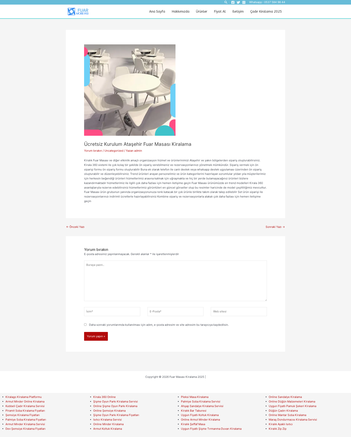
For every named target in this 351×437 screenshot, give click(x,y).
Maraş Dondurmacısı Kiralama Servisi (293, 419)
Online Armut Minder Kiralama (200, 419)
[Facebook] (233, 2)
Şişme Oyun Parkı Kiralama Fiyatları (116, 415)
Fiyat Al (220, 12)
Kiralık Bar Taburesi (193, 410)
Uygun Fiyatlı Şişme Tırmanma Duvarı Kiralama (211, 428)
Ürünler (201, 12)
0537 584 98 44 (274, 2)
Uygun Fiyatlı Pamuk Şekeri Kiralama (292, 406)
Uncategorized (113, 150)
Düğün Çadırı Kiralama (283, 410)
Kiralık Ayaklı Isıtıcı (281, 424)
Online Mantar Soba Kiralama (287, 415)
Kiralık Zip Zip (277, 428)
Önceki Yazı (75, 227)
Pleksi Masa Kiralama (194, 397)
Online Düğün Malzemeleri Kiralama (292, 401)
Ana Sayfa (157, 12)
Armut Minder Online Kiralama (24, 401)
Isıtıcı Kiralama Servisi (107, 419)
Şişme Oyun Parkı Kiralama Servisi (115, 401)
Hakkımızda (180, 12)
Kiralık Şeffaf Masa (193, 424)
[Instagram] (244, 2)
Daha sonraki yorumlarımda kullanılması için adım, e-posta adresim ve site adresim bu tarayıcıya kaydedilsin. (159, 324)
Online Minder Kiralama (108, 424)
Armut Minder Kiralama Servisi (25, 424)
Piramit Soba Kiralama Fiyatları (25, 410)
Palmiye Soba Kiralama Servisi (200, 401)
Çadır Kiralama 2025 (266, 12)
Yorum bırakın (93, 150)
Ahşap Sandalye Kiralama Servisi (202, 406)
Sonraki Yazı (275, 227)
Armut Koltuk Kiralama (107, 428)
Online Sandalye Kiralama (285, 397)
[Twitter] (238, 2)
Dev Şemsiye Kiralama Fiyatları (25, 428)
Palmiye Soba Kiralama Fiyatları (25, 419)
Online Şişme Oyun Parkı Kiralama (115, 406)
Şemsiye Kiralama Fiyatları (22, 415)
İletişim (238, 12)
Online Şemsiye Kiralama (109, 410)
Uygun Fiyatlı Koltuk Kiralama (200, 415)
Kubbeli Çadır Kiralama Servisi (25, 406)
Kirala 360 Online (104, 397)
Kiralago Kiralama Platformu (23, 397)
